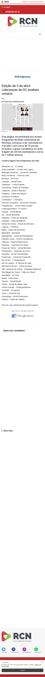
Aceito (22, 670)
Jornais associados (36, 2)
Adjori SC (25, 2)
